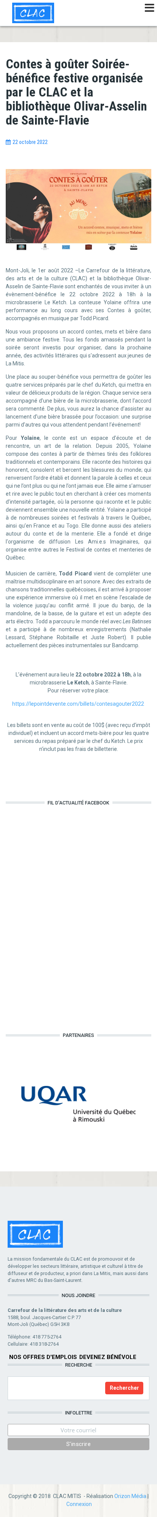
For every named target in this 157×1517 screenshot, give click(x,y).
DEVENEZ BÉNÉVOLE (107, 1357)
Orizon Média (130, 1496)
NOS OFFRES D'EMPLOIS (43, 1357)
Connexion (79, 1504)
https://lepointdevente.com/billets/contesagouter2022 (78, 704)
